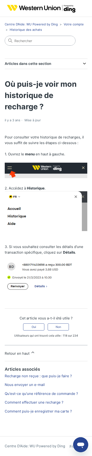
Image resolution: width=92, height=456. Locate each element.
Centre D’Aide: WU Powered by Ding (31, 24)
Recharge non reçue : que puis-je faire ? (38, 376)
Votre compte (74, 24)
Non (58, 327)
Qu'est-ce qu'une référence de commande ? (41, 393)
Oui (34, 327)
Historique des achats (26, 29)
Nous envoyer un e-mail (25, 384)
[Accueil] (40, 8)
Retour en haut (17, 353)
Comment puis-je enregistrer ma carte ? (38, 411)
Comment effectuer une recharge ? (34, 402)
